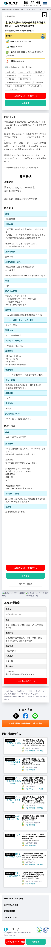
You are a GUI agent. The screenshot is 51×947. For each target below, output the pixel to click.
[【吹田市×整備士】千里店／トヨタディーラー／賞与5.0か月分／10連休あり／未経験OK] (13, 800)
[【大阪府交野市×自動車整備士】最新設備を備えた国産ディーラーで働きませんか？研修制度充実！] (13, 781)
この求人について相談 (25, 95)
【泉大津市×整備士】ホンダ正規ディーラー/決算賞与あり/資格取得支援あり (33, 761)
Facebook (25, 716)
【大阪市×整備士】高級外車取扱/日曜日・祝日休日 (33, 817)
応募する (25, 103)
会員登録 (32, 5)
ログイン (38, 5)
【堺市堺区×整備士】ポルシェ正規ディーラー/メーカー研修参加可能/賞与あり (34, 836)
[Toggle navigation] (45, 3)
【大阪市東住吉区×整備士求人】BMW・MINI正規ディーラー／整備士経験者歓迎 (33, 875)
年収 (12, 41)
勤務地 (13, 52)
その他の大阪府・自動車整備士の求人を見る (25, 723)
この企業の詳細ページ (25, 681)
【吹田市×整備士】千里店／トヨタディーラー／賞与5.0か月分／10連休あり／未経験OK (33, 799)
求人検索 (26, 5)
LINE (35, 716)
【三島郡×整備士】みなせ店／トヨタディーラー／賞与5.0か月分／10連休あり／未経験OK (33, 742)
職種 (13, 61)
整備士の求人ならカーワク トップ (13, 9)
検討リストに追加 (25, 584)
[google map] (25, 539)
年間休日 (14, 46)
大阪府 (40, 9)
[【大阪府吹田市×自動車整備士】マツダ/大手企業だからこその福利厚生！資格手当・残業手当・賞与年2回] (13, 857)
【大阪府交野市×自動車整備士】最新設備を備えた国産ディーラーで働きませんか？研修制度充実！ (33, 780)
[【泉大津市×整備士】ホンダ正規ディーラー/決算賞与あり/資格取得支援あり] (13, 762)
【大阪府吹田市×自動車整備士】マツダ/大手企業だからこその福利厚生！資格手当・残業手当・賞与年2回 (34, 856)
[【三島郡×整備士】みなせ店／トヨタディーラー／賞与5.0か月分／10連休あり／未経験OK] (13, 743)
